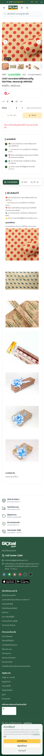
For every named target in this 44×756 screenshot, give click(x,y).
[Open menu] (4, 8)
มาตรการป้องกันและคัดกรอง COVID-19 (15, 599)
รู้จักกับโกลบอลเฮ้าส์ (8, 595)
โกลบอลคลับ (6, 698)
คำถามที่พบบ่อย (7, 636)
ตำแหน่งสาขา (6, 653)
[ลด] (10, 108)
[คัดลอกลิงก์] (21, 101)
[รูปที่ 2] (13, 66)
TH (32, 2)
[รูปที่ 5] (36, 66)
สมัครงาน (5, 612)
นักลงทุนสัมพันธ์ (7, 604)
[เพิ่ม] (22, 108)
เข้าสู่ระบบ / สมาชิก (8, 677)
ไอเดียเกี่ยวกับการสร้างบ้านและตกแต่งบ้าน (16, 666)
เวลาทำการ (28, 723)
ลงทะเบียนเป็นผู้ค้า (8, 616)
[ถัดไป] (39, 42)
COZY (4, 74)
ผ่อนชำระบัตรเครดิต (8, 657)
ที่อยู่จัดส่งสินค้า (7, 690)
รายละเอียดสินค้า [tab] (12, 182)
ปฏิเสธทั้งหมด (22, 745)
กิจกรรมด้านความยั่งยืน (10, 621)
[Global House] (13, 8)
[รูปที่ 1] (5, 66)
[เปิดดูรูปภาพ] (22, 42)
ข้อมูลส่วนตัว (6, 681)
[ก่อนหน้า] (5, 42)
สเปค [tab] (25, 182)
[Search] (27, 8)
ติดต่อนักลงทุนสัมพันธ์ (9, 608)
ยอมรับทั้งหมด (22, 741)
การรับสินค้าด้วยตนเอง (9, 645)
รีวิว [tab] (35, 182)
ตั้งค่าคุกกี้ (22, 750)
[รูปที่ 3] (20, 66)
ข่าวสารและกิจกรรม (8, 625)
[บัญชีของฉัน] (22, 8)
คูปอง (4, 694)
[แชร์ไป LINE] (12, 101)
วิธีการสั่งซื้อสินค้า (8, 640)
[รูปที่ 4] (28, 66)
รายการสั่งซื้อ (6, 686)
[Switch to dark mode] (41, 2)
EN (36, 2)
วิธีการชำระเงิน (7, 649)
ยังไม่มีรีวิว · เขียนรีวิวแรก (11, 85)
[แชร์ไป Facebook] (8, 101)
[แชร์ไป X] (17, 101)
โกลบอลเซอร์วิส (7, 662)
